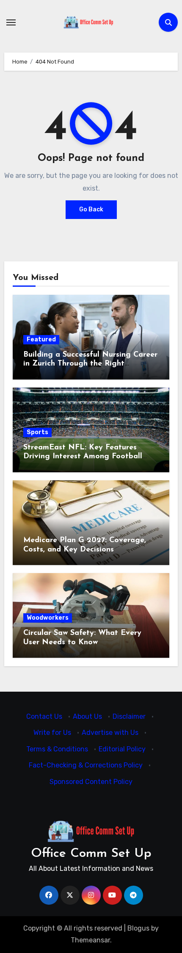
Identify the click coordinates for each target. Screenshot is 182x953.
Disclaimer (129, 716)
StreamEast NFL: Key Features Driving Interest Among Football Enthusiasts (82, 457)
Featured (41, 339)
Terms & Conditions (57, 749)
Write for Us (52, 733)
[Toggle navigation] (11, 22)
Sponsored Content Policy (91, 782)
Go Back (91, 209)
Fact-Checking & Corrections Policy (86, 766)
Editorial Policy (122, 749)
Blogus (138, 928)
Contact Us (44, 716)
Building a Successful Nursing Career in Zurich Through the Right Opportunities (90, 364)
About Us (87, 716)
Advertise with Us (110, 733)
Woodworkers (48, 617)
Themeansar (90, 940)
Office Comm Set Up (91, 853)
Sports (37, 432)
